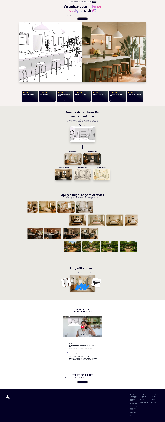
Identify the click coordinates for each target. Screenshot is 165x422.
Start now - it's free (82, 18)
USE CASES (76, 1)
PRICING (85, 1)
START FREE (94, 1)
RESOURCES (81, 1)
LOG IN (89, 1)
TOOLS (72, 1)
